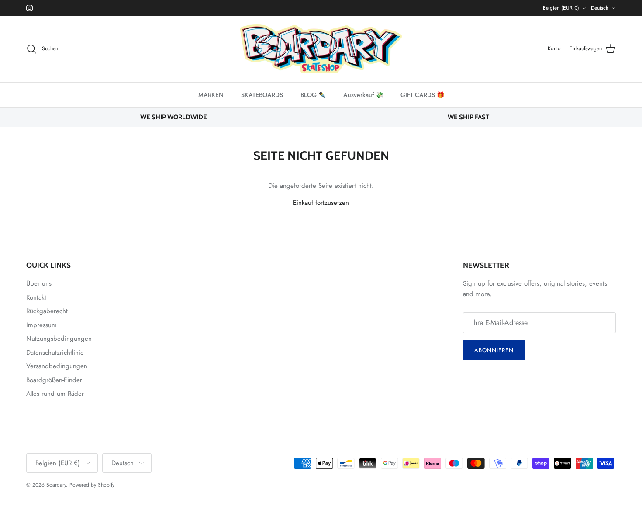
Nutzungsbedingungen (59, 338)
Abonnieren (494, 350)
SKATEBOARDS (262, 94)
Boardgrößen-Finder (54, 380)
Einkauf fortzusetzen (321, 202)
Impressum (41, 325)
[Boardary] (321, 48)
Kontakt (36, 297)
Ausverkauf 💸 (363, 94)
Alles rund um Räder (55, 393)
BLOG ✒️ (313, 94)
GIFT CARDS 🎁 (422, 94)
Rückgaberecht (47, 311)
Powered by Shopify (91, 485)
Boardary (56, 485)
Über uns (39, 283)
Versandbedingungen (56, 366)
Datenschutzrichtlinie (55, 352)
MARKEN (211, 94)
